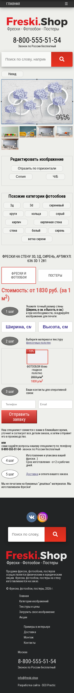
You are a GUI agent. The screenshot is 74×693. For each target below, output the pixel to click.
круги (13, 214)
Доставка (32, 474)
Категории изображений (34, 601)
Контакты (30, 642)
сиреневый (56, 205)
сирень (59, 231)
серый (60, 214)
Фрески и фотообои (19, 275)
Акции (23, 617)
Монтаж (29, 637)
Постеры (55, 275)
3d (31, 205)
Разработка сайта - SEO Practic (37, 685)
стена (13, 231)
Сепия (21, 176)
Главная (13, 4)
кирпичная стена (51, 222)
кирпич (16, 222)
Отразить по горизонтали (37, 168)
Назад (12, 74)
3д (12, 205)
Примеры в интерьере (37, 626)
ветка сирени (37, 239)
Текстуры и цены (29, 606)
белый (36, 231)
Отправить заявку (19, 417)
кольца (36, 214)
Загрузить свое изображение (37, 612)
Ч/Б (55, 176)
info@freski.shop (28, 677)
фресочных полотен (38, 342)
